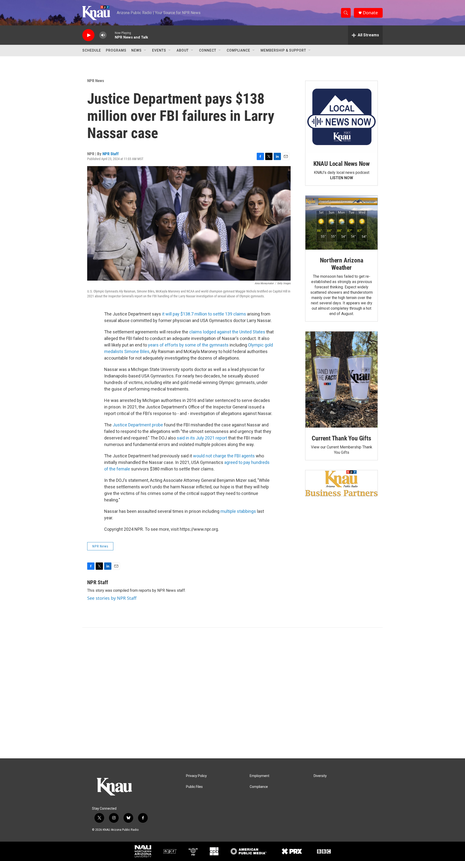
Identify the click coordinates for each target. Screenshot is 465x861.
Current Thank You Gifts (341, 438)
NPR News (95, 80)
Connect (207, 50)
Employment (259, 776)
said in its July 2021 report (202, 437)
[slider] (110, 35)
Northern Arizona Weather (341, 264)
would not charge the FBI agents (224, 455)
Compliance (238, 50)
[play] (88, 35)
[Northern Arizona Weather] (341, 223)
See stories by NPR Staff (111, 598)
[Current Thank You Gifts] (341, 379)
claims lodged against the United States (227, 331)
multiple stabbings (238, 511)
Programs (116, 50)
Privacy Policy (196, 776)
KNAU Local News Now (341, 163)
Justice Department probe (138, 424)
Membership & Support (283, 50)
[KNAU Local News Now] (341, 117)
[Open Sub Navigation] (145, 50)
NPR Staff (110, 153)
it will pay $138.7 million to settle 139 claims (204, 313)
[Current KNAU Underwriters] (341, 483)
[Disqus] (232, 692)
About (183, 50)
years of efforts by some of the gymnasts (188, 344)
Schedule (91, 50)
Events (159, 50)
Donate (370, 12)
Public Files (194, 787)
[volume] (103, 35)
